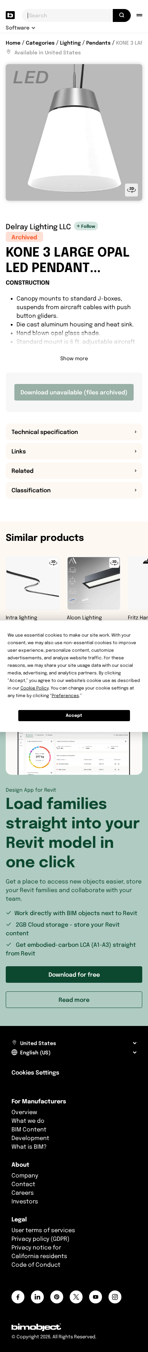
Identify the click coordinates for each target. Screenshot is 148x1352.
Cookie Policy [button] (34, 688)
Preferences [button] (65, 695)
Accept (74, 715)
